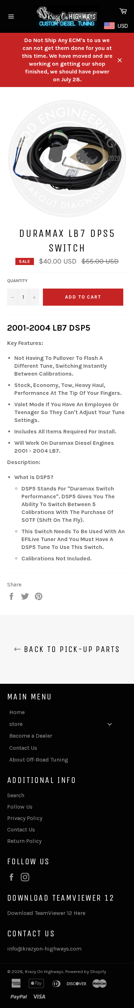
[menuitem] (63, 712)
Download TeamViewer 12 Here (46, 913)
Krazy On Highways (44, 971)
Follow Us (20, 806)
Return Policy (24, 841)
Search (15, 795)
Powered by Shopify (85, 971)
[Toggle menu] (109, 724)
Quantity (17, 280)
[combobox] (117, 25)
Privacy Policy (24, 818)
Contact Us (21, 829)
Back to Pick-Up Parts (70, 649)
